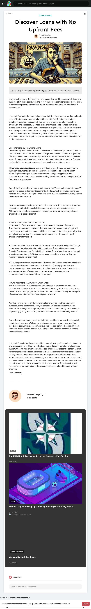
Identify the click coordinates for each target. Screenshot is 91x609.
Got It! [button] (86, 604)
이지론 (44, 102)
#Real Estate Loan (16, 373)
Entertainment (45, 15)
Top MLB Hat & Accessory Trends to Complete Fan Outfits (38, 456)
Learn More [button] (65, 604)
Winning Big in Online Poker (22, 557)
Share (9, 14)
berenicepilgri (45, 35)
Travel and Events (17, 552)
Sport (13, 451)
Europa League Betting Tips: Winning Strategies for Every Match (41, 506)
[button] (51, 3)
